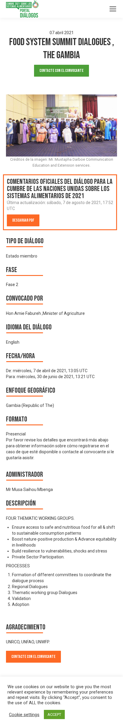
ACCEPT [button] (54, 714)
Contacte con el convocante (61, 70)
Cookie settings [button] (24, 714)
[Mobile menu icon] (113, 9)
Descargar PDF (23, 220)
